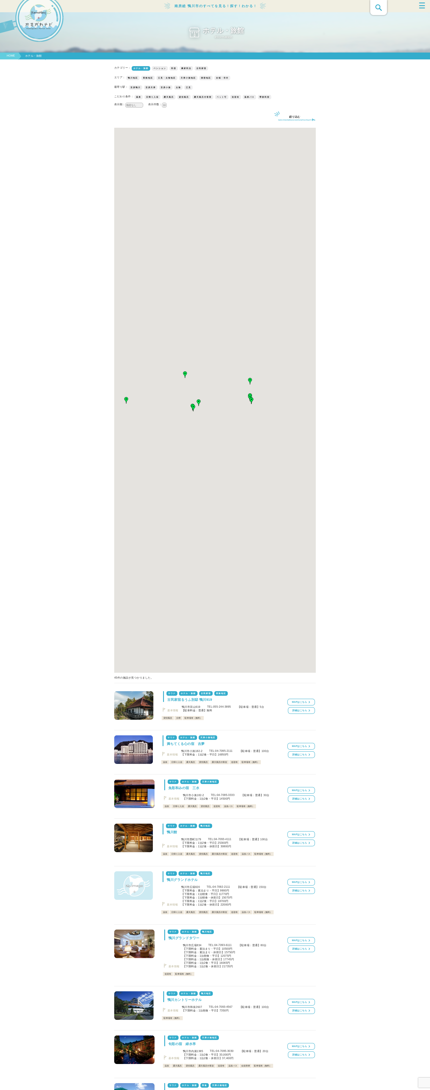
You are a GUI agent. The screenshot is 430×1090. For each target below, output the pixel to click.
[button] (126, 400)
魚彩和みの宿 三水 (183, 788)
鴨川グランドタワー (183, 938)
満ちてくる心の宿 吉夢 (186, 744)
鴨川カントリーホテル (184, 1000)
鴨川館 (172, 832)
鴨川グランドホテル (182, 880)
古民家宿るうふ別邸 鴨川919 (189, 699)
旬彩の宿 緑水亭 (182, 1044)
